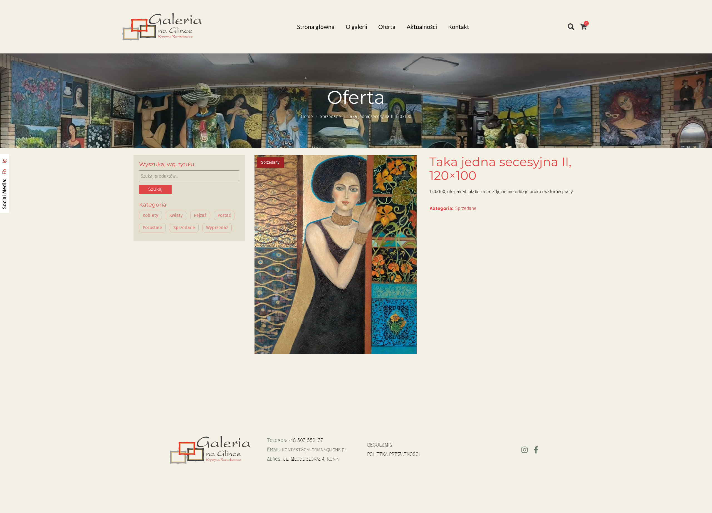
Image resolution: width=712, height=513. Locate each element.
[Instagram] (524, 449)
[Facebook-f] (536, 449)
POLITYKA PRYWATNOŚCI (393, 454)
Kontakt (458, 26)
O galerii (356, 26)
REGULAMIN (379, 445)
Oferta (386, 26)
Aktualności (422, 26)
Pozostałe (152, 227)
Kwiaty (176, 215)
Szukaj (155, 189)
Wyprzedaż (217, 227)
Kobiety (150, 215)
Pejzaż (200, 215)
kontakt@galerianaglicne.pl (314, 449)
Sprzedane (330, 116)
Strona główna (316, 26)
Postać (224, 215)
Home (307, 116)
